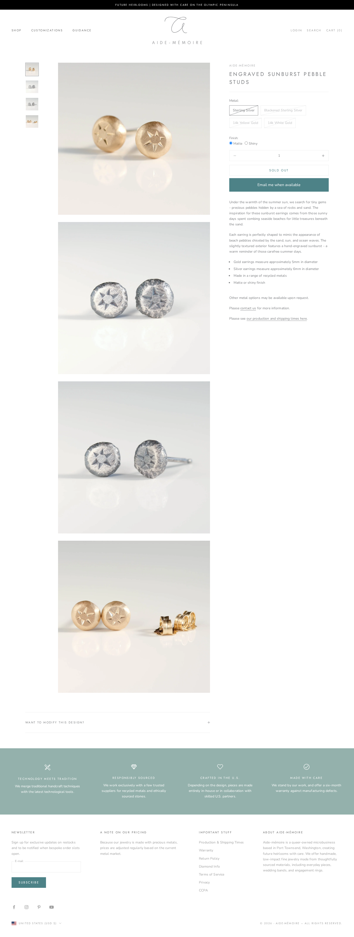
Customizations (47, 30)
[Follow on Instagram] (26, 907)
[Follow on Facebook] (14, 907)
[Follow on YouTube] (51, 907)
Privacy (204, 882)
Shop (17, 30)
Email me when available (279, 185)
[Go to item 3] (32, 104)
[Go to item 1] (32, 69)
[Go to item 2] (32, 87)
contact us (248, 308)
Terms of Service (211, 874)
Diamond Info (209, 866)
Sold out (279, 170)
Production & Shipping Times (221, 842)
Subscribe (29, 882)
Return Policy (209, 858)
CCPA (203, 890)
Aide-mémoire (242, 65)
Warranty (206, 850)
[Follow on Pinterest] (39, 907)
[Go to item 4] (32, 121)
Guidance (82, 30)
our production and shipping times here (277, 318)
